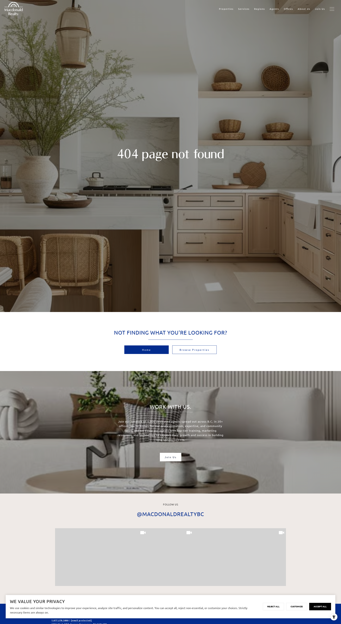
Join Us (320, 8)
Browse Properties (194, 349)
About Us (304, 8)
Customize (297, 606)
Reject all (273, 606)
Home (146, 349)
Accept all (320, 606)
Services (244, 8)
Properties (226, 8)
